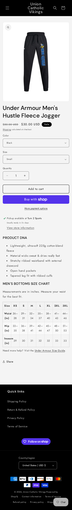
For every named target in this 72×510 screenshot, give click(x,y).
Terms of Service (17, 426)
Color (6, 135)
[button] (7, 8)
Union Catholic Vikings (34, 491)
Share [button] (9, 361)
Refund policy (19, 502)
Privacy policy (37, 502)
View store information (20, 228)
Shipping (7, 129)
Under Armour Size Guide (50, 350)
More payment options (36, 208)
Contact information (32, 496)
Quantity (7, 168)
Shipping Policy (16, 401)
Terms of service (53, 496)
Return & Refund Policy (21, 410)
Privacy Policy (15, 418)
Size (5, 152)
